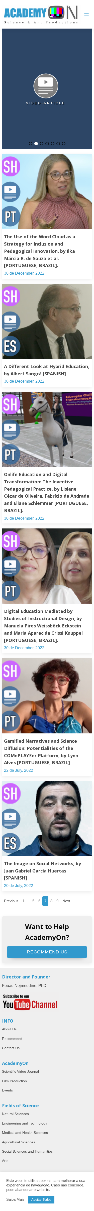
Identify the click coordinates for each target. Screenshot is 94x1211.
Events (7, 1090)
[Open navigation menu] (86, 14)
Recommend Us (47, 951)
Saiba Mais (15, 1199)
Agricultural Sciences (18, 1142)
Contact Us (11, 1048)
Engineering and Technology (24, 1123)
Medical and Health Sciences (25, 1133)
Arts (5, 1161)
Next (66, 901)
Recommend (12, 1039)
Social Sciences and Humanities (27, 1151)
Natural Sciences (15, 1114)
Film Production (14, 1081)
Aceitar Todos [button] (41, 1199)
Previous (11, 901)
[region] (47, 89)
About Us (9, 1029)
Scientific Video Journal (20, 1071)
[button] (30, 143)
